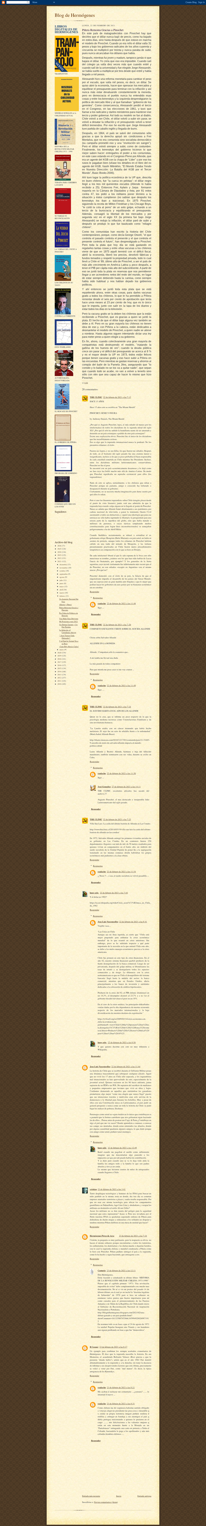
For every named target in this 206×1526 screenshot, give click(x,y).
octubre (63, 571)
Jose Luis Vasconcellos (108, 921)
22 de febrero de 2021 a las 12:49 (122, 1147)
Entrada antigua (144, 1496)
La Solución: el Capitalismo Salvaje (67, 631)
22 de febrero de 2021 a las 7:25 (117, 819)
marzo (62, 592)
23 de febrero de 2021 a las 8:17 (113, 1346)
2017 (59, 662)
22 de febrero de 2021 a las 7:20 (117, 624)
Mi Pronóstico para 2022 (68, 621)
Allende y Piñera (65, 604)
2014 (59, 671)
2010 (59, 684)
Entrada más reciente (91, 1496)
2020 (59, 652)
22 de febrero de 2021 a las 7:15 (117, 397)
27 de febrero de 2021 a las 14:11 (126, 786)
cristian (93, 1189)
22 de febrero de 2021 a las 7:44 (114, 892)
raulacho (102, 603)
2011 (59, 681)
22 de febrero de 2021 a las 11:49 (121, 685)
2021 (59, 561)
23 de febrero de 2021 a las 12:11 (121, 1270)
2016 (59, 665)
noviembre (64, 567)
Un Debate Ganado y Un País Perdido (68, 625)
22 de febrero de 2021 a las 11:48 (121, 603)
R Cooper (94, 1346)
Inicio (118, 1496)
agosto (62, 577)
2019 (59, 655)
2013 (59, 674)
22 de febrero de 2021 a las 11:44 (125, 1066)
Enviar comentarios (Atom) (106, 1502)
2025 (59, 549)
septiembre (64, 574)
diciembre (63, 564)
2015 (59, 668)
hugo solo (94, 892)
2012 (59, 677)
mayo (62, 586)
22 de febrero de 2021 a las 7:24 (117, 706)
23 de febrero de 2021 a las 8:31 (121, 1403)
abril (61, 589)
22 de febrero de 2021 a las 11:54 (121, 871)
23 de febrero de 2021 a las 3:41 (112, 1189)
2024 (59, 552)
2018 (59, 659)
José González (104, 786)
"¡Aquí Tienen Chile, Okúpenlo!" (67, 636)
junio (62, 583)
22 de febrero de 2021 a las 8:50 (122, 1042)
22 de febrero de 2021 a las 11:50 (121, 773)
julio (61, 580)
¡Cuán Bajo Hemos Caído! (69, 646)
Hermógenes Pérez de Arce (102, 1235)
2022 (59, 558)
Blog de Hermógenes (75, 15)
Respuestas (98, 597)
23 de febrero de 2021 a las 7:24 (133, 1235)
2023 (59, 555)
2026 (59, 545)
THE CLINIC (96, 397)
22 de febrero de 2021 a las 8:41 (133, 921)
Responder (94, 591)
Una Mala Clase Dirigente (68, 618)
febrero (63, 596)
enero (62, 649)
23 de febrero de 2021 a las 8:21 (121, 1387)
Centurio (102, 1270)
